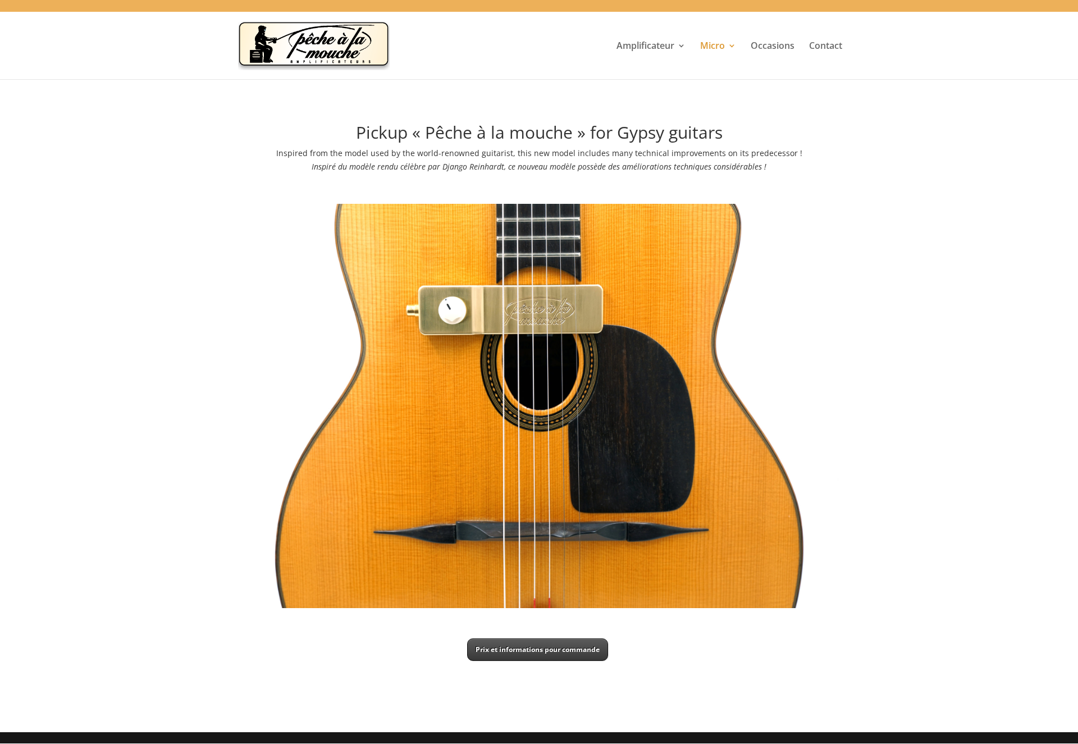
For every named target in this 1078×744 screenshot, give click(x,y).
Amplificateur (645, 47)
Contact (825, 47)
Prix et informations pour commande (538, 649)
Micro (712, 47)
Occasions (772, 47)
